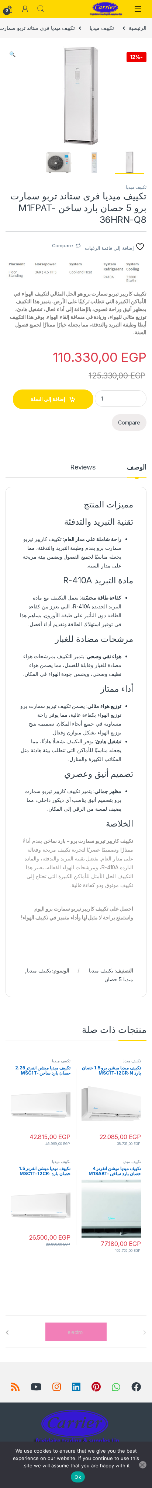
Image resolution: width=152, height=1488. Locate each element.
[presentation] (7, 1332)
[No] (142, 1464)
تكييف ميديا (102, 28)
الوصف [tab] (136, 467)
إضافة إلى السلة (48, 399)
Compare (62, 245)
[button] (12, 54)
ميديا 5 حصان (118, 979)
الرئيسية (137, 28)
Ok (78, 1477)
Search (41, 9)
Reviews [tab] (83, 467)
